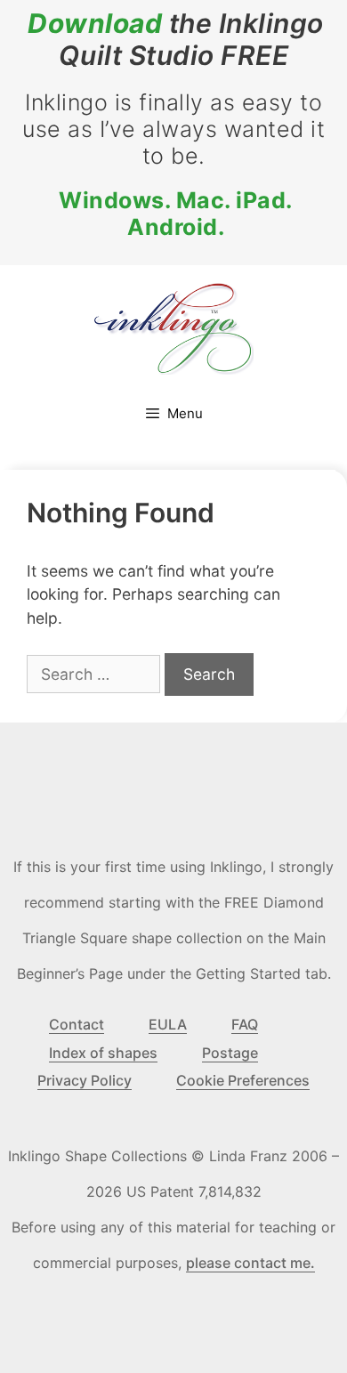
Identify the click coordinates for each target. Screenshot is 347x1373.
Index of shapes (103, 1053)
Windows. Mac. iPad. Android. (176, 213)
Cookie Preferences (243, 1080)
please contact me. (250, 1263)
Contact (76, 1024)
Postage (230, 1053)
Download (95, 23)
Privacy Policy (84, 1080)
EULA (168, 1024)
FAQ (244, 1024)
